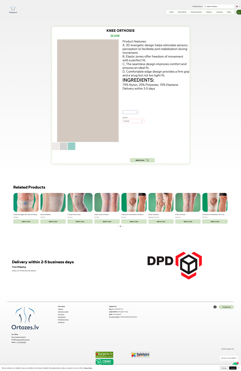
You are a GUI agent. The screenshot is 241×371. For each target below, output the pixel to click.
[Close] (239, 367)
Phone (13, 315)
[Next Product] (230, 175)
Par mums (61, 287)
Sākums (60, 282)
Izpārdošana (62, 290)
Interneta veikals (63, 284)
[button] (238, 12)
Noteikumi (61, 295)
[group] (120, 181)
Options (124, 117)
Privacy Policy (88, 368)
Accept (233, 368)
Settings (224, 368)
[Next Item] (116, 64)
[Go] (124, 112)
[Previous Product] (11, 175)
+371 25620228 (21, 315)
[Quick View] (26, 175)
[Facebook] (215, 280)
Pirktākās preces (63, 292)
